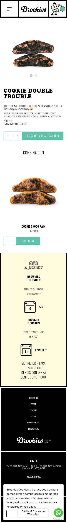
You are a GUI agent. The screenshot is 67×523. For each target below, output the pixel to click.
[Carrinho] (56, 9)
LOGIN (33, 416)
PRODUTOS (33, 398)
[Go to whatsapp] (58, 512)
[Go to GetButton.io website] (58, 519)
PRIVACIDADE (33, 428)
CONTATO (33, 410)
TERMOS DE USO (33, 422)
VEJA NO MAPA (34, 476)
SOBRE (33, 404)
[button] (31, 75)
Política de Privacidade (20, 506)
